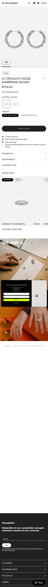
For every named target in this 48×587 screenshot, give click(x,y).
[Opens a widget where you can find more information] (39, 583)
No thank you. (16, 302)
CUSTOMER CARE (9, 165)
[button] (29, 3)
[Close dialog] (45, 281)
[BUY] (39, 219)
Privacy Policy (36, 549)
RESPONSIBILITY (8, 159)
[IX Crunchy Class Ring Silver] (21, 201)
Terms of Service (6, 550)
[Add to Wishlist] (44, 78)
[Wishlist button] (38, 3)
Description (7, 153)
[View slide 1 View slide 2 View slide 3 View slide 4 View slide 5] (24, 37)
